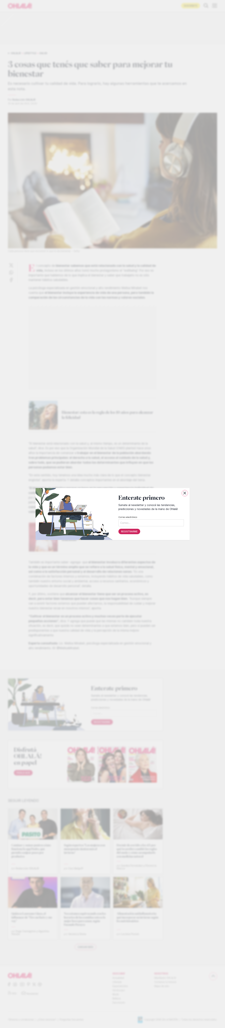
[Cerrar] (185, 493)
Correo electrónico (127, 517)
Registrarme (129, 531)
